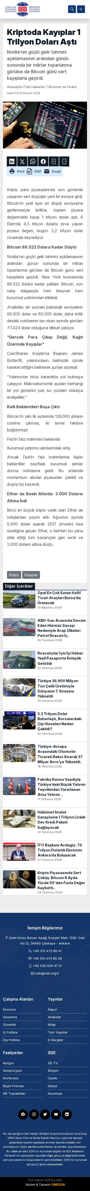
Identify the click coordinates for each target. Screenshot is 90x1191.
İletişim (53, 1071)
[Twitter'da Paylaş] (22, 161)
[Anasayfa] (21, 9)
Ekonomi (9, 1009)
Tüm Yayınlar (58, 1032)
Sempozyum (12, 1071)
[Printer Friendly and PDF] (35, 170)
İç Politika (10, 1032)
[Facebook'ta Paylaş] (43, 161)
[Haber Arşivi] (72, 9)
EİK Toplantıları (14, 1093)
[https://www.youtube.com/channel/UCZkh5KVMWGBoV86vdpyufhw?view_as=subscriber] (56, 1115)
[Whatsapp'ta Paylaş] (33, 161)
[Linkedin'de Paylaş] (12, 161)
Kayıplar (31, 575)
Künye (52, 1086)
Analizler (54, 1017)
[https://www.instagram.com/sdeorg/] (34, 1115)
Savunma (10, 1017)
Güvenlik (9, 1024)
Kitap (52, 1024)
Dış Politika (11, 1040)
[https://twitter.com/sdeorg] (45, 1115)
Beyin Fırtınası (13, 1086)
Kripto (14, 575)
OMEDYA (58, 1184)
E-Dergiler (56, 1040)
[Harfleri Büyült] (54, 161)
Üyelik (52, 1078)
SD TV (53, 1063)
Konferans (10, 1078)
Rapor (52, 1009)
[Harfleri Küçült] (64, 161)
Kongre (8, 1063)
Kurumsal (55, 1093)
